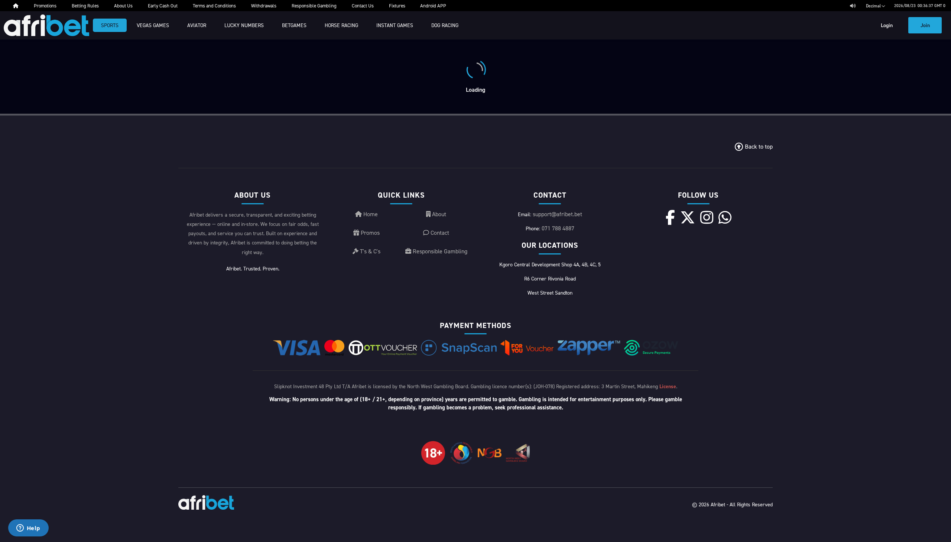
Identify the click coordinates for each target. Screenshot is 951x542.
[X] (687, 217)
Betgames (294, 25)
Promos (369, 232)
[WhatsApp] (724, 217)
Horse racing (341, 25)
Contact (439, 232)
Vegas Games (153, 25)
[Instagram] (706, 217)
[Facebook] (670, 217)
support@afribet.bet (557, 214)
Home (370, 214)
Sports (110, 25)
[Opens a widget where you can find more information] (28, 528)
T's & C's (369, 251)
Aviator (196, 25)
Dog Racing (444, 25)
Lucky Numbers (244, 25)
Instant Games (394, 25)
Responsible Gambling (439, 251)
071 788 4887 (558, 228)
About (438, 214)
